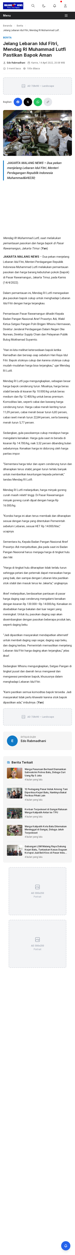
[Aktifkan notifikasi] (65, 1245)
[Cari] (35, 6)
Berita (20, 25)
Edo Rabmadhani (16, 62)
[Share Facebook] (18, 102)
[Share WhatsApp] (38, 102)
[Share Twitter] (28, 102)
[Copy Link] (48, 102)
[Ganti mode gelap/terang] (46, 6)
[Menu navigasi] (67, 15)
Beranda (7, 25)
